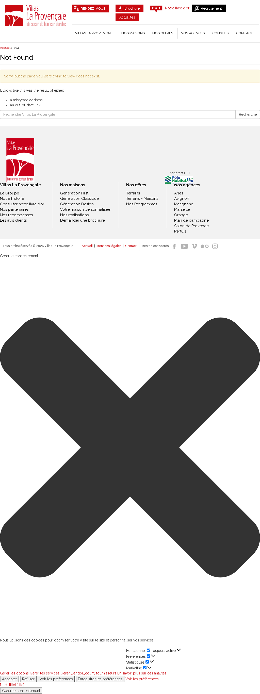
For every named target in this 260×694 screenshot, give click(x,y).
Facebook (174, 246)
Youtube (184, 246)
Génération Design (77, 204)
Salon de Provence (191, 226)
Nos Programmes (141, 204)
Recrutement (211, 8)
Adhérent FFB (179, 173)
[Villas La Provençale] (20, 160)
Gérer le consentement (21, 691)
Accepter (9, 679)
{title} (3, 685)
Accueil (87, 246)
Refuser (28, 679)
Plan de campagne (191, 220)
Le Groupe (9, 193)
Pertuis (180, 231)
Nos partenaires (14, 209)
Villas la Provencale (94, 33)
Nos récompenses (16, 215)
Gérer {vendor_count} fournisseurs (88, 673)
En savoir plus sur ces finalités (141, 673)
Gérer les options (14, 673)
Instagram (215, 246)
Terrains (133, 193)
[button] (130, 448)
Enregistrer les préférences (100, 679)
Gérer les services (44, 673)
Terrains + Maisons (142, 198)
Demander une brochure (82, 220)
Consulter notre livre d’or (22, 204)
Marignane (183, 204)
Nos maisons (72, 185)
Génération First (74, 193)
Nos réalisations (74, 215)
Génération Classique (79, 198)
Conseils (220, 33)
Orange (181, 215)
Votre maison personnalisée (85, 209)
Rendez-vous (93, 8)
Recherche (248, 114)
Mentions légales (108, 246)
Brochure (132, 8)
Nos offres (162, 33)
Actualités (127, 17)
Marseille (182, 209)
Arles (178, 193)
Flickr (205, 246)
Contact (244, 33)
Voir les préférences (56, 679)
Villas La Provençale (36, 15)
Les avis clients (13, 220)
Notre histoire (12, 198)
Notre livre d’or (177, 8)
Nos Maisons (133, 33)
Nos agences (193, 33)
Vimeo (194, 246)
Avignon (181, 198)
